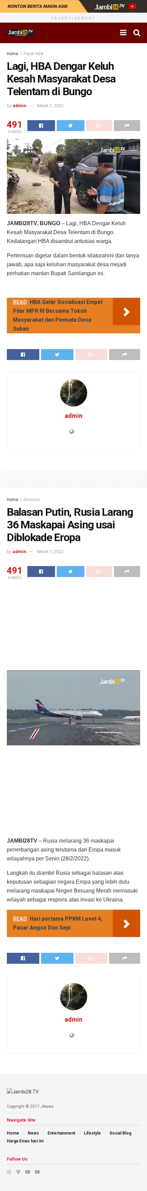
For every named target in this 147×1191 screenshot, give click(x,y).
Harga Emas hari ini (25, 1141)
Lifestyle (92, 1133)
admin (19, 105)
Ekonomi (32, 499)
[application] (73, 176)
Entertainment (61, 1133)
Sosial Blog (120, 1133)
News (33, 1133)
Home (12, 53)
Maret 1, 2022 (50, 105)
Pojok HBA (33, 53)
